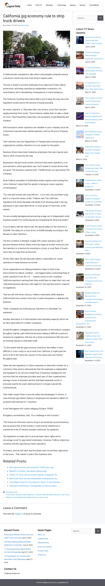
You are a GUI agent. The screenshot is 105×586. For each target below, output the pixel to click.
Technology (61, 5)
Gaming (72, 5)
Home (29, 5)
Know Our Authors (45, 547)
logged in (19, 514)
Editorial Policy (43, 543)
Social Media (94, 5)
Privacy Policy (43, 551)
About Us (41, 535)
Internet (82, 5)
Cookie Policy (43, 539)
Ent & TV (39, 5)
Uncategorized (11, 492)
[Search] (100, 18)
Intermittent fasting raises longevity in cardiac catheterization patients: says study (37, 495)
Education (49, 5)
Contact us (42, 555)
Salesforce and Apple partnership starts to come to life (27, 497)
